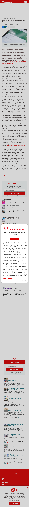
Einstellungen (23, 280)
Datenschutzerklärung (8, 278)
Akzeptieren (14, 239)
